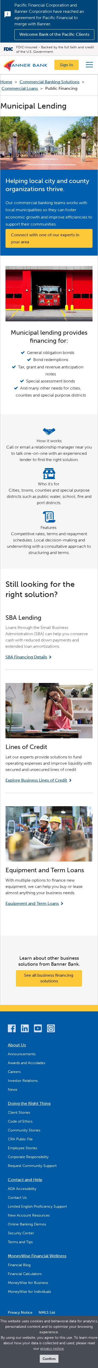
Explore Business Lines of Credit (36, 780)
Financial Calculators (25, 1274)
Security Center (21, 1233)
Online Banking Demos (27, 1224)
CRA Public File (20, 1139)
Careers (14, 1072)
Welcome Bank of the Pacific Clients (54, 34)
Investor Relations (23, 1080)
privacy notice (52, 1348)
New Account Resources (29, 1215)
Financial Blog (19, 1265)
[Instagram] (51, 1029)
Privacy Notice (20, 1312)
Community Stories (24, 1130)
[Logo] (25, 66)
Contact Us (17, 1197)
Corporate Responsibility (28, 1157)
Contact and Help (25, 1179)
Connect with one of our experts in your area (45, 238)
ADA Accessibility (22, 1189)
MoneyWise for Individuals (29, 1291)
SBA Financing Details (26, 656)
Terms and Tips (20, 1242)
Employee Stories (22, 1148)
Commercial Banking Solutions (49, 81)
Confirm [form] (49, 1359)
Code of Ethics (20, 1121)
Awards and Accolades (26, 1063)
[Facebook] (12, 1029)
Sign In (66, 64)
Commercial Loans (20, 88)
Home (6, 81)
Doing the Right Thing (29, 1103)
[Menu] (89, 64)
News (12, 1089)
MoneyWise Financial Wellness (37, 1255)
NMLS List (47, 1312)
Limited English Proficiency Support (37, 1206)
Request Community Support (32, 1166)
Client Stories (19, 1112)
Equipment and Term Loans (32, 903)
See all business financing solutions (49, 978)
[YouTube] (38, 1029)
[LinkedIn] (25, 1029)
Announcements (22, 1054)
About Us (17, 1044)
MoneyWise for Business (28, 1283)
